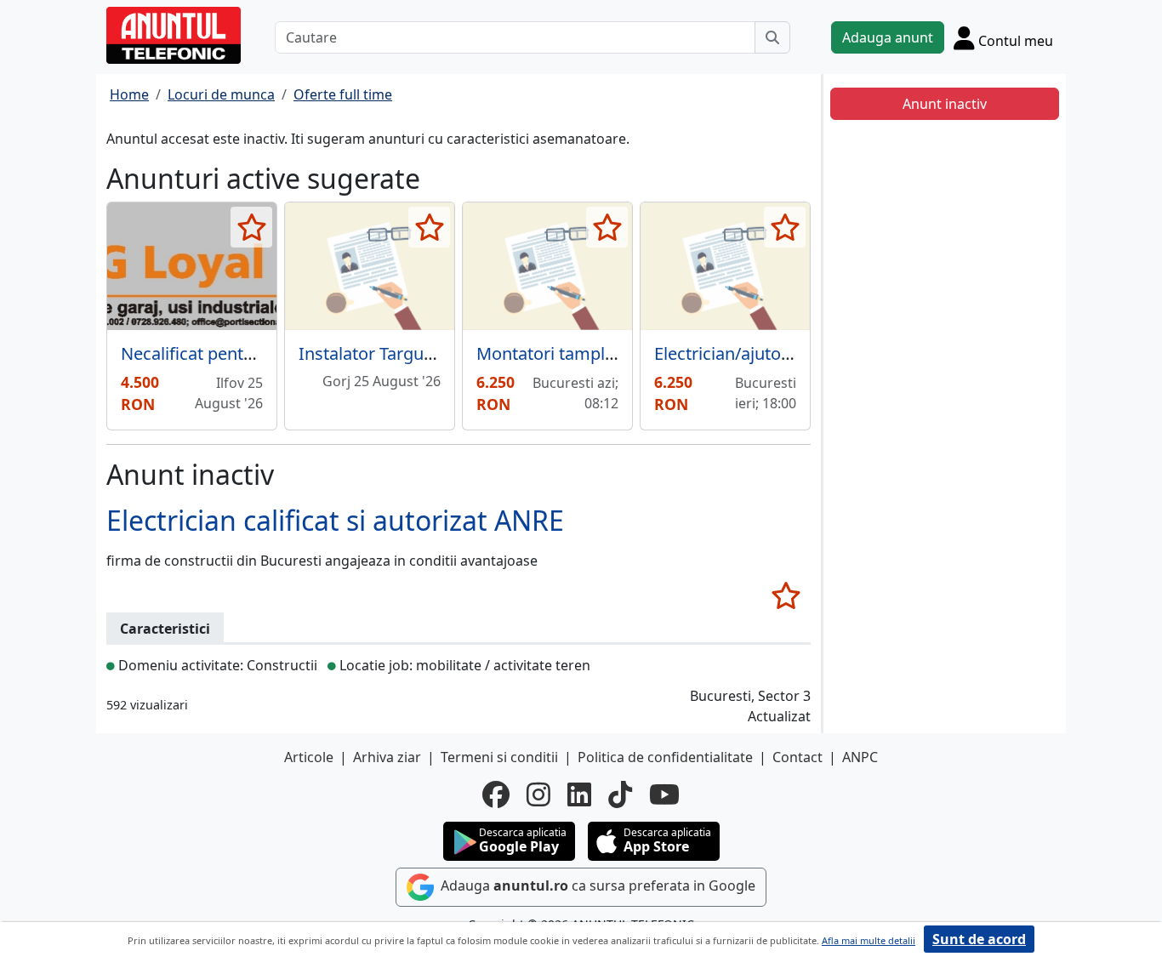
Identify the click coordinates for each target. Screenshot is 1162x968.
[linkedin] (579, 794)
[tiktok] (620, 794)
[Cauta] (772, 37)
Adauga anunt (887, 37)
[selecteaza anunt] (251, 227)
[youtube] (664, 794)
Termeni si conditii (499, 757)
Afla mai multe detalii (868, 940)
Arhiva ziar (387, 757)
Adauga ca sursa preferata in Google (596, 886)
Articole (308, 757)
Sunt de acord (979, 939)
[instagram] (538, 794)
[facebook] (496, 794)
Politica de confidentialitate (665, 757)
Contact (797, 757)
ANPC (860, 757)
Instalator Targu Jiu (373, 353)
